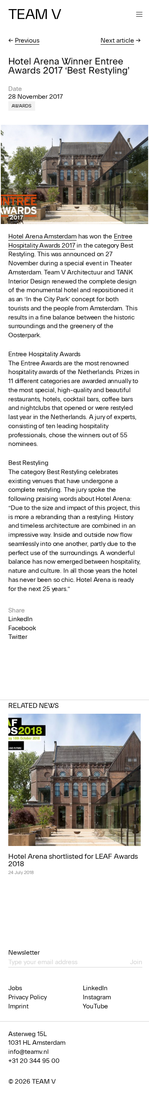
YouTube (95, 1006)
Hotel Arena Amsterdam (42, 236)
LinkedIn (20, 619)
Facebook (22, 628)
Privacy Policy (27, 997)
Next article (117, 40)
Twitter (17, 637)
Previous (27, 40)
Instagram (97, 997)
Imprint (18, 1006)
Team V (34, 14)
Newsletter (24, 952)
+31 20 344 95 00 (34, 1061)
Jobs (15, 988)
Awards (22, 106)
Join (136, 962)
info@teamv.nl (28, 1051)
